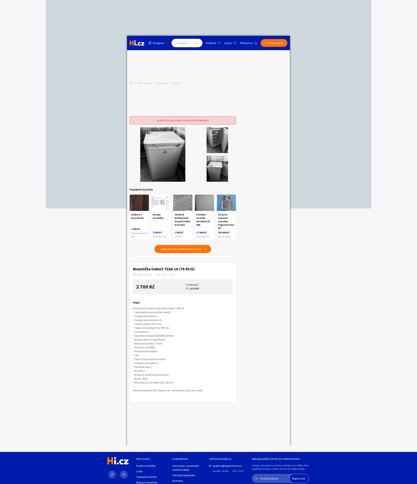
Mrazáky (176, 83)
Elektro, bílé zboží (144, 83)
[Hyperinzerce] (137, 42)
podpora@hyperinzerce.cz (227, 465)
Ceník (139, 471)
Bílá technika (162, 83)
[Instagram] (124, 474)
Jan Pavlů (194, 288)
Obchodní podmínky (184, 475)
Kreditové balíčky (145, 465)
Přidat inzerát (275, 43)
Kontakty (178, 480)
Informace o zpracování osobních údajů (186, 467)
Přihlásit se (246, 43)
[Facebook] (112, 474)
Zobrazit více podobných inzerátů (181, 249)
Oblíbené (211, 43)
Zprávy (228, 43)
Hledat (196, 43)
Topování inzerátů (146, 476)
